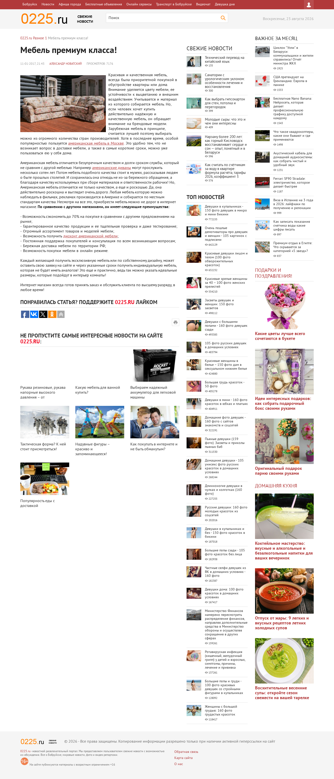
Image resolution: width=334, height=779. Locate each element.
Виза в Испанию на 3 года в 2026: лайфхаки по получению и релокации (293, 204)
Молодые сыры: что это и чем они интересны (225, 121)
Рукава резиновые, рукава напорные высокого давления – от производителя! (43, 395)
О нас (178, 764)
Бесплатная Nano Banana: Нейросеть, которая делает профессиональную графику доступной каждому (292, 108)
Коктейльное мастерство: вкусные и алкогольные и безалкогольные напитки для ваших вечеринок (284, 551)
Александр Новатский (65, 64)
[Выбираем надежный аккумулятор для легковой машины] (154, 365)
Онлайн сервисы (139, 4)
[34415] (284, 441)
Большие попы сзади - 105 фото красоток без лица (225, 552)
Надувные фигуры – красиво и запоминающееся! (92, 449)
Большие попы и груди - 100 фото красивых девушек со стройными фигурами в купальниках (224, 687)
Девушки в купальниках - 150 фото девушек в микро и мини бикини (226, 211)
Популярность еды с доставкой (37, 503)
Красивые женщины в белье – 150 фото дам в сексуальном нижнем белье (226, 365)
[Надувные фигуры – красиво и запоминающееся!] (99, 422)
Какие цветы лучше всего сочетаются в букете (280, 336)
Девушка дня (225, 4)
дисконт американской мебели (90, 236)
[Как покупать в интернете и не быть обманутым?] (154, 422)
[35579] (284, 306)
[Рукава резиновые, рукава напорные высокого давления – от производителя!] (44, 365)
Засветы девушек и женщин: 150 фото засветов (219, 304)
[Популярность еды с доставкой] (44, 479)
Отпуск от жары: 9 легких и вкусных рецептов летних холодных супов (282, 623)
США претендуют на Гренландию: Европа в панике (290, 81)
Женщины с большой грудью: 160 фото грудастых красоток (221, 711)
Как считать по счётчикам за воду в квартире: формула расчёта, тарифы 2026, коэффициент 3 (225, 171)
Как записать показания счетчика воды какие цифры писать (291, 226)
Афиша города (70, 4)
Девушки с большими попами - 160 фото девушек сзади (226, 326)
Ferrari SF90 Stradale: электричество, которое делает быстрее (291, 183)
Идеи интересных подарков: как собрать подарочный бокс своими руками (283, 403)
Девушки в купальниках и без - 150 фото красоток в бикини (225, 533)
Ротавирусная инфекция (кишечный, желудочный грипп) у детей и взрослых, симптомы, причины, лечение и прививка (225, 660)
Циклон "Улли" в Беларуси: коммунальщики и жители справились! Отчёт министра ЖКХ (293, 56)
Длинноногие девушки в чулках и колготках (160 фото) (223, 490)
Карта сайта (183, 758)
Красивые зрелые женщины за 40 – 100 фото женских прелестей (226, 283)
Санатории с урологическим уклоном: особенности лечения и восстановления (225, 81)
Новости (48, 4)
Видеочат (203, 4)
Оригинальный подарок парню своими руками (278, 471)
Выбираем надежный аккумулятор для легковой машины (153, 392)
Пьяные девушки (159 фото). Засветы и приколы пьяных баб (225, 443)
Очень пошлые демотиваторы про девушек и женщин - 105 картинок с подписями (226, 234)
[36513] (284, 661)
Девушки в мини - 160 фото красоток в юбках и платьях (226, 402)
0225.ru (25, 751)
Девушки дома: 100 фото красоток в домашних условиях (224, 594)
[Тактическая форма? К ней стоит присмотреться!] (44, 422)
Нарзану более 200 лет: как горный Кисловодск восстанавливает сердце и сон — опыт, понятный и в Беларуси (226, 145)
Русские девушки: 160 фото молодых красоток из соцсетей (226, 511)
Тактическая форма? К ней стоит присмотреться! (43, 447)
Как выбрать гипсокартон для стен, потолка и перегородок (225, 103)
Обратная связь (186, 752)
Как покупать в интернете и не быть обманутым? (154, 447)
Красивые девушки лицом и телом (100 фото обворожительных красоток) (226, 259)
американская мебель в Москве (96, 143)
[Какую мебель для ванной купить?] (99, 365)
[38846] (284, 516)
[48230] (284, 371)
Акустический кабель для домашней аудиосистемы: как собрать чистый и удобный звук (293, 159)
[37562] (284, 591)
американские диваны (111, 168)
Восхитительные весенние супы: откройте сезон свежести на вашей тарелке (282, 693)
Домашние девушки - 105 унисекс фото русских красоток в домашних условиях (224, 466)
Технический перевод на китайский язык (224, 60)
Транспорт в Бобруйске (174, 4)
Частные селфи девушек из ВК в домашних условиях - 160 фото (225, 572)
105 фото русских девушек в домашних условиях (225, 345)
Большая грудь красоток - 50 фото (224, 384)
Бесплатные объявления (103, 4)
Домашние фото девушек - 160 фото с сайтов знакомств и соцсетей (225, 422)
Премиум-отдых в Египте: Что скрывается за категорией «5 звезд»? (292, 247)
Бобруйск (29, 4)
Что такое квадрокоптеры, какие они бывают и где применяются (293, 136)
